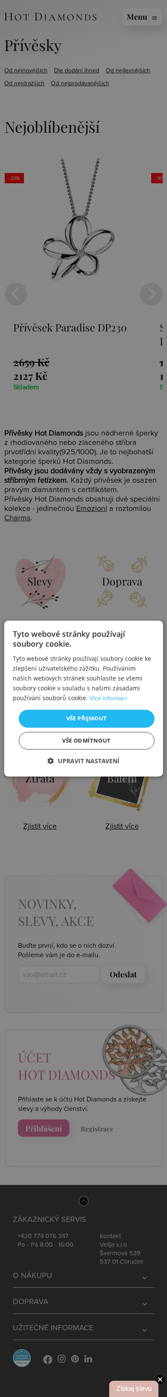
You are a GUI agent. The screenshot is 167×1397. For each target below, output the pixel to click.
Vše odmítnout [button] (86, 740)
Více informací (108, 698)
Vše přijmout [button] (86, 718)
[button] (83, 761)
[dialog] (83, 698)
